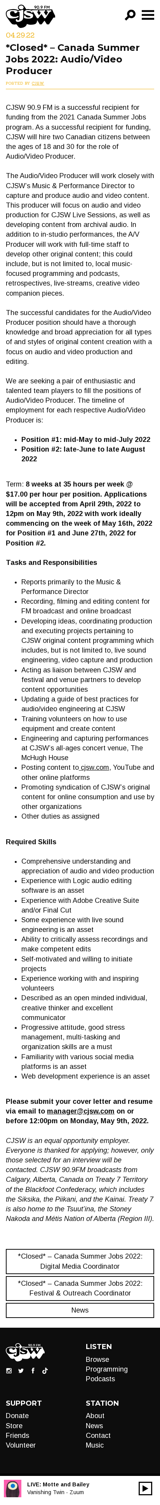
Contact (98, 1435)
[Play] (145, 1488)
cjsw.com (94, 767)
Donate (17, 1416)
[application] (145, 1488)
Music (95, 1445)
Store (14, 1426)
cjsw (38, 83)
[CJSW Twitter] (21, 1370)
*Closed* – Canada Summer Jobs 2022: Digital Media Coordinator (80, 1261)
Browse (97, 1359)
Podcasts (100, 1379)
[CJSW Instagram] (9, 1370)
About (95, 1416)
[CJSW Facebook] (33, 1370)
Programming (107, 1369)
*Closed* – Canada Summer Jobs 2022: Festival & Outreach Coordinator (80, 1288)
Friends (17, 1435)
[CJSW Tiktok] (45, 1370)
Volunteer (21, 1445)
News (80, 1310)
